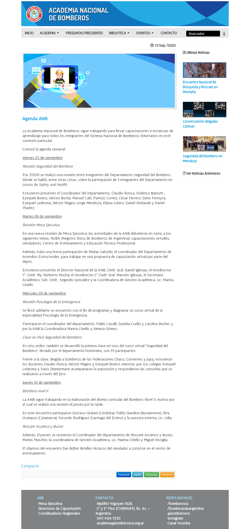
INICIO (29, 33)
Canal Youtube (178, 523)
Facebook (123, 474)
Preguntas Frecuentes (84, 33)
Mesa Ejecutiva (50, 503)
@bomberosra (178, 513)
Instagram (175, 518)
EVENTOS (143, 33)
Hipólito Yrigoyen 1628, (115, 503)
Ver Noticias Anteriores (203, 173)
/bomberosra (177, 503)
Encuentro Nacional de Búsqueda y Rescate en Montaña (200, 87)
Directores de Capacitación (59, 508)
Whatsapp (151, 474)
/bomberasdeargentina (185, 508)
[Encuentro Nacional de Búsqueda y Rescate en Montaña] (204, 69)
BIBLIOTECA (118, 33)
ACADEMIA (48, 33)
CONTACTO (169, 33)
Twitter (137, 474)
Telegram (167, 474)
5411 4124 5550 (109, 518)
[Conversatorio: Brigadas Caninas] (204, 109)
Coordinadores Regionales (59, 513)
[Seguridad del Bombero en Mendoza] (204, 143)
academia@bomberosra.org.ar (120, 523)
